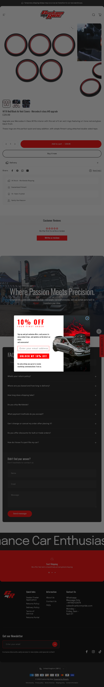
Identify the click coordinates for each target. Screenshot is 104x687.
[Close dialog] (87, 318)
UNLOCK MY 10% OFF (33, 356)
